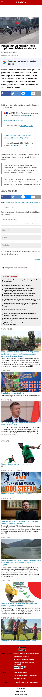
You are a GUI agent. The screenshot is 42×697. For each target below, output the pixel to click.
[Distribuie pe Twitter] (16, 93)
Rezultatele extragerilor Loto (12, 393)
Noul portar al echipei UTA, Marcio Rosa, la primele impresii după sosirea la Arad (21, 319)
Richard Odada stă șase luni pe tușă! (16, 464)
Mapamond (6, 329)
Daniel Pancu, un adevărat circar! (15, 310)
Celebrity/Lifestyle (20, 678)
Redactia (16, 653)
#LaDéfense (24, 115)
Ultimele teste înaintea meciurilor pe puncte (18, 641)
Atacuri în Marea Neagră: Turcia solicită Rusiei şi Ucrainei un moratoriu (20, 314)
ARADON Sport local (12, 471)
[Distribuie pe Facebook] (6, 93)
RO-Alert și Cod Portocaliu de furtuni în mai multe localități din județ (20, 323)
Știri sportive (33, 682)
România (5, 370)
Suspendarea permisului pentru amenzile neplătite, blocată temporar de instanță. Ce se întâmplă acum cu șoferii (22, 304)
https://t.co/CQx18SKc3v (21, 138)
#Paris (8, 135)
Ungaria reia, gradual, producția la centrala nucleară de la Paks (18, 424)
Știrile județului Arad (20, 672)
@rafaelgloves (27, 135)
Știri (4, 672)
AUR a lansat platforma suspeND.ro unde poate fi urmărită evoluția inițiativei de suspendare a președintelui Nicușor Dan (20, 295)
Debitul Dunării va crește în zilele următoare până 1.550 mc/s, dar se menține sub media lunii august (21, 562)
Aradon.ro (6, 653)
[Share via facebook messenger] (26, 93)
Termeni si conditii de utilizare (24, 659)
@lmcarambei (17, 135)
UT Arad (5, 441)
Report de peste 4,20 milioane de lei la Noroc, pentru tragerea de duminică (19, 604)
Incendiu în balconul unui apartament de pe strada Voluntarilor (20, 280)
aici (25, 268)
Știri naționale (32, 675)
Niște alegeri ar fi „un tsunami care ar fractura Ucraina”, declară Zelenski (19, 522)
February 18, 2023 (26, 125)
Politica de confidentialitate (29, 653)
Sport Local (24, 682)
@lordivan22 (8, 138)
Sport (4, 682)
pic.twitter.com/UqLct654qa (13, 120)
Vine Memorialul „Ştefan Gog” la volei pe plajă (19, 494)
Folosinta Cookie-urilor (21, 656)
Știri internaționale (20, 675)
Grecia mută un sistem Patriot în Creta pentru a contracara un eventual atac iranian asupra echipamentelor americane (19, 290)
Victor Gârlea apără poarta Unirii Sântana (17, 285)
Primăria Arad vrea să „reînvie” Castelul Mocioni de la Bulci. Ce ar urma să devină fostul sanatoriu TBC (22, 300)
